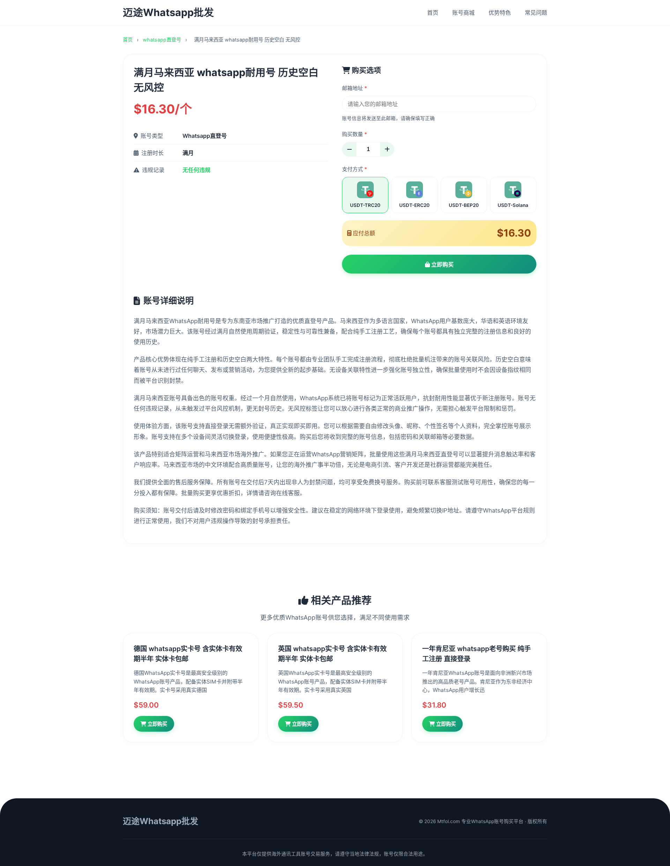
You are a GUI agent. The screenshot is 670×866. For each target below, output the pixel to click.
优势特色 (500, 12)
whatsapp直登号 (163, 40)
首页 (432, 12)
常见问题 (536, 12)
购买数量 (354, 134)
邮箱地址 (354, 88)
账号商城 (463, 12)
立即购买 (442, 264)
